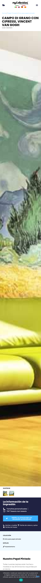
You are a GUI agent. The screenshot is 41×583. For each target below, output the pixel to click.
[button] (37, 5)
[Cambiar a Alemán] (22, 7)
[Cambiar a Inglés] (18, 7)
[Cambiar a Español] (25, 7)
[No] (38, 577)
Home (4, 13)
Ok (21, 580)
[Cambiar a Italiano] (15, 7)
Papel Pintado (12, 13)
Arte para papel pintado (26, 13)
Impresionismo (10, 546)
